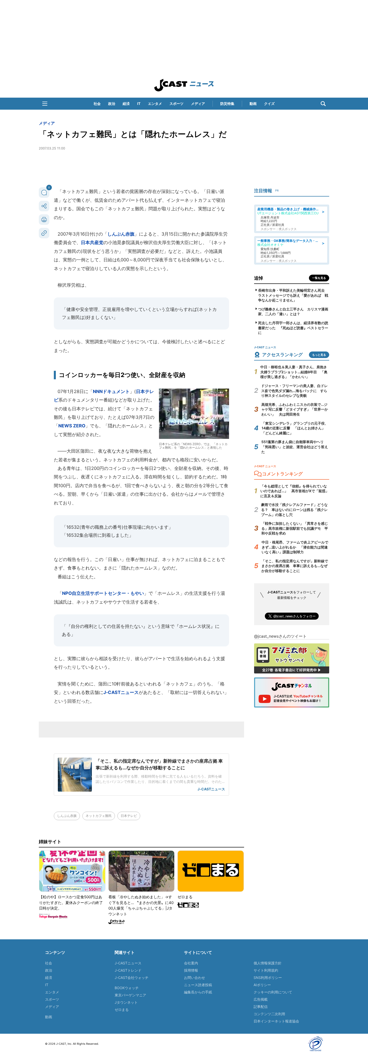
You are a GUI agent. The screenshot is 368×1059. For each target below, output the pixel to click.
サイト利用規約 (266, 970)
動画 (253, 103)
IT (138, 103)
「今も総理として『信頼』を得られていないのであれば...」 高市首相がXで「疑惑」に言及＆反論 (294, 491)
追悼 (258, 278)
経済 (126, 103)
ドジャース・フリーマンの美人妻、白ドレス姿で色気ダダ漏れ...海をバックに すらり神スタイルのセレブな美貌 (294, 391)
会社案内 (191, 963)
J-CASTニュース (121, 692)
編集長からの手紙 (198, 992)
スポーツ (176, 103)
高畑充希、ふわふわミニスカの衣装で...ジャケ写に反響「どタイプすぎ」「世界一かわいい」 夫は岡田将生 (294, 409)
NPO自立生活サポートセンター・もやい (103, 593)
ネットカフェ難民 (99, 816)
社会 (97, 103)
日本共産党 (92, 242)
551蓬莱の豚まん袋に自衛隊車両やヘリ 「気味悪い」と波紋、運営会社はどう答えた (294, 447)
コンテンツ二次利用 (269, 1014)
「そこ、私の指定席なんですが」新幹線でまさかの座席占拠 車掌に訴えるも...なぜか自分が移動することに (294, 566)
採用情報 (191, 970)
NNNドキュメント (111, 391)
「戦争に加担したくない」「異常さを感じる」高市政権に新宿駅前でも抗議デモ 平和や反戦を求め (294, 528)
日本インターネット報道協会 (276, 1021)
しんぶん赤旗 (120, 234)
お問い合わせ (194, 977)
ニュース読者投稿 (198, 985)
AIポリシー (262, 985)
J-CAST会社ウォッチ (131, 977)
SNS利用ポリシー (268, 977)
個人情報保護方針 (268, 963)
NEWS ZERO (71, 425)
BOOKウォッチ (127, 988)
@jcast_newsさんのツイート (280, 636)
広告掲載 (261, 999)
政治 (111, 103)
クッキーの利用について (273, 992)
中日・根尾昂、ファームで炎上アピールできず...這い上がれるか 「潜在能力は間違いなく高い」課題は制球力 (295, 547)
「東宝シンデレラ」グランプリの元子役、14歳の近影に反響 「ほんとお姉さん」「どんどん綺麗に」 (295, 428)
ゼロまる (122, 1009)
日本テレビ (129, 816)
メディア (198, 103)
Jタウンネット (126, 1002)
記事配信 (261, 1006)
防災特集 (227, 103)
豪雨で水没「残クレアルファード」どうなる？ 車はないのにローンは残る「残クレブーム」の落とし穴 (294, 509)
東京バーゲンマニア (130, 995)
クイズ (269, 103)
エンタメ (155, 103)
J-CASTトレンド (128, 970)
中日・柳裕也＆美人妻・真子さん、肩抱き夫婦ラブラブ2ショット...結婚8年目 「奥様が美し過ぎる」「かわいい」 (293, 372)
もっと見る (319, 355)
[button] (45, 104)
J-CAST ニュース (184, 85)
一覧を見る (319, 278)
